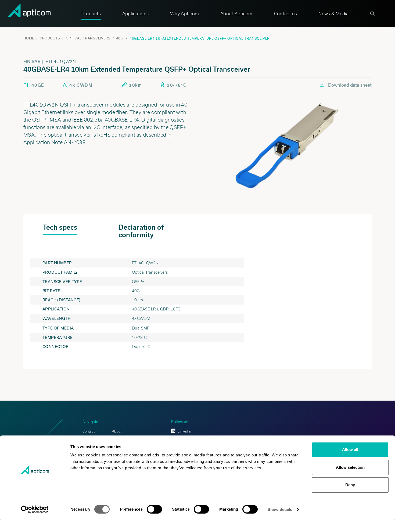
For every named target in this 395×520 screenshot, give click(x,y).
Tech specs (60, 227)
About (116, 431)
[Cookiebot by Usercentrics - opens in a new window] (34, 510)
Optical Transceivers (88, 38)
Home (28, 38)
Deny (350, 484)
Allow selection (350, 467)
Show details (280, 509)
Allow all (350, 449)
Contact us (285, 13)
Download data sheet (350, 84)
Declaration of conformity (141, 231)
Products (91, 13)
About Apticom (236, 13)
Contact (88, 431)
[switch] (154, 509)
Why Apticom (184, 13)
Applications (135, 13)
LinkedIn (184, 431)
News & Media (333, 13)
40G (120, 38)
